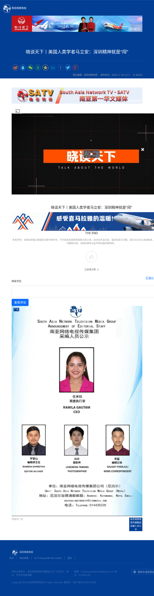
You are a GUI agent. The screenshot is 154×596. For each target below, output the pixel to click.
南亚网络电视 (19, 8)
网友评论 (16, 281)
